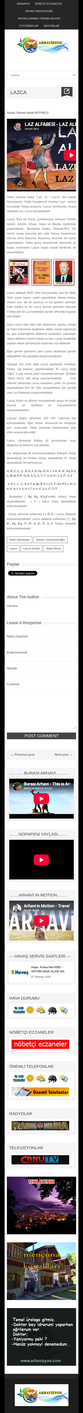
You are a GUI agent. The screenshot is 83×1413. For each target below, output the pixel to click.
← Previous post (22, 754)
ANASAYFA (23, 3)
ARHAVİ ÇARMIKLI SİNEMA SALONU (39, 18)
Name (17, 636)
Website (12, 668)
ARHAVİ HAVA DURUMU (39, 11)
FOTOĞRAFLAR (29, 25)
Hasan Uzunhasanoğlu (50, 539)
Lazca (13, 548)
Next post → (64, 754)
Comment (13, 684)
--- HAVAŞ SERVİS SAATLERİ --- (40, 956)
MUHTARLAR (51, 25)
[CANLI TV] (40, 1159)
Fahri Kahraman (19, 539)
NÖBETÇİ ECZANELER (48, 3)
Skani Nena (53, 548)
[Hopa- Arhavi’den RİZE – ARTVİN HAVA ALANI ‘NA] (20, 972)
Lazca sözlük (31, 548)
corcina (12, 606)
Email (17, 652)
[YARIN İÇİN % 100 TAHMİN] (40, 1010)
